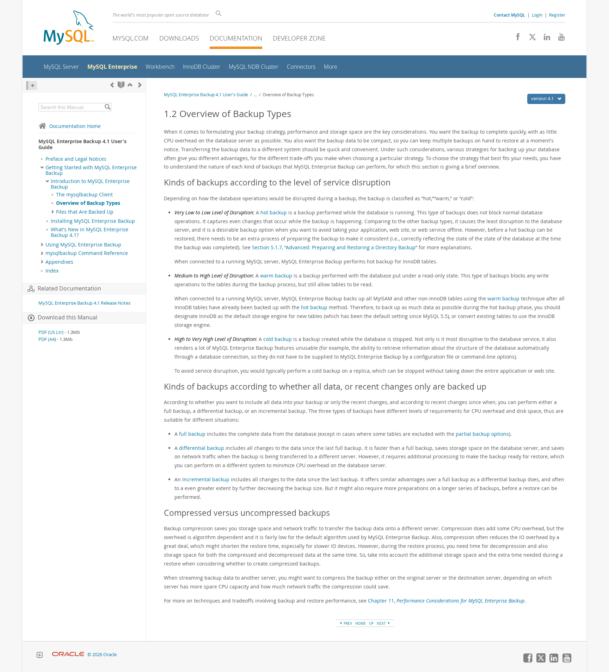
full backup (192, 433)
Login (537, 15)
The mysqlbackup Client (84, 194)
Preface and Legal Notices (75, 159)
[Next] (140, 84)
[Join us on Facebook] (515, 39)
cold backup (277, 339)
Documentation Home (75, 126)
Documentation (236, 38)
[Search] (107, 107)
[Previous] (112, 84)
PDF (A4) (47, 339)
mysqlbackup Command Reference (86, 253)
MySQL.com (130, 38)
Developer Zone (299, 38)
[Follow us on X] (529, 39)
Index (52, 271)
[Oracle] (68, 655)
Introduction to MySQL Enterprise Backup (90, 184)
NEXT (382, 623)
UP (371, 623)
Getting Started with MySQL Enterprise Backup (91, 170)
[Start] (121, 84)
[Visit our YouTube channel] (558, 39)
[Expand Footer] (39, 656)
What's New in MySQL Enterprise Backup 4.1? (89, 232)
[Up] (130, 84)
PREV (347, 623)
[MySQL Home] (68, 28)
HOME (360, 623)
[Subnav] (42, 167)
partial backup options (482, 433)
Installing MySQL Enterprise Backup (93, 221)
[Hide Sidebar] (31, 85)
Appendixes (59, 262)
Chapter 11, (446, 600)
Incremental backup (205, 479)
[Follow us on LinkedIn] (544, 39)
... (255, 94)
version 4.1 (543, 98)
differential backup (201, 448)
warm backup (276, 275)
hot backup (273, 212)
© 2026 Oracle (102, 655)
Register (557, 15)
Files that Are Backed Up (84, 212)
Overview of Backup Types (88, 203)
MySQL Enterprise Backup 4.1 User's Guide (206, 94)
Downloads (179, 38)
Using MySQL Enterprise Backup (83, 245)
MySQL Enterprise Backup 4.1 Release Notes (84, 303)
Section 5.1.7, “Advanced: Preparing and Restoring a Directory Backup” (334, 247)
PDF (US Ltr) (50, 332)
